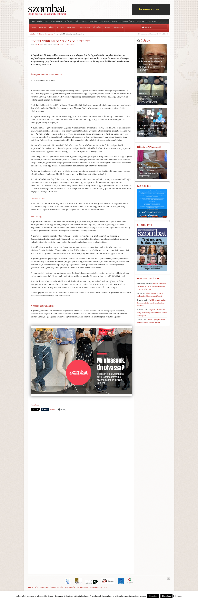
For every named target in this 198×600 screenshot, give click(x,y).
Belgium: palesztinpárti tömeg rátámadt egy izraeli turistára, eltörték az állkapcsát (152, 312)
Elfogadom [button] (153, 596)
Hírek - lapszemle (46, 33)
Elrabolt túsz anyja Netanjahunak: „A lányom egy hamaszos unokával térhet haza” (151, 286)
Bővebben (177, 595)
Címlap (33, 33)
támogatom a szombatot (151, 9)
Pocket (53, 409)
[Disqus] (81, 453)
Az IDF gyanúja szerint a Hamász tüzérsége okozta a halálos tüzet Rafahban (151, 303)
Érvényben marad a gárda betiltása (46, 74)
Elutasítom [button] (166, 596)
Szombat (38, 45)
